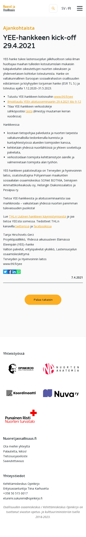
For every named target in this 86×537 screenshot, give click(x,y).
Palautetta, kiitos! (15, 451)
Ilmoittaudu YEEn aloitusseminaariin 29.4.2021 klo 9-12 (44, 102)
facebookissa (43, 226)
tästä (29, 111)
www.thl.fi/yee (63, 97)
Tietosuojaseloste (15, 456)
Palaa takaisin (43, 299)
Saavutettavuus (13, 461)
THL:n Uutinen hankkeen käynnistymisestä (37, 216)
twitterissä (22, 226)
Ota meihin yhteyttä (16, 446)
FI (69, 8)
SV (64, 8)
